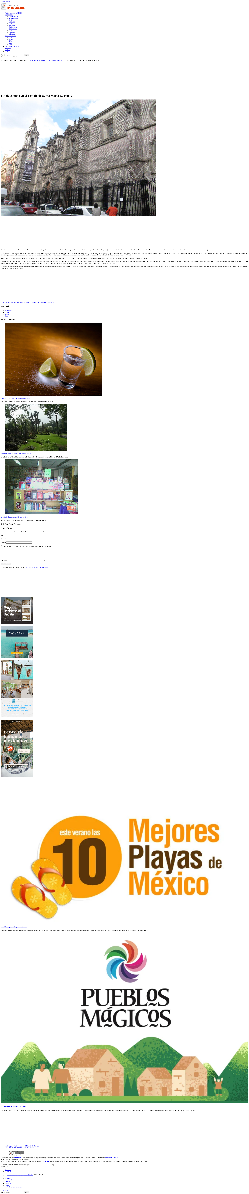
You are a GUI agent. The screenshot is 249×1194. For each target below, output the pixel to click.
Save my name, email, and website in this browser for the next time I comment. (27, 546)
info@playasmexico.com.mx (13, 1187)
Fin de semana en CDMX (37, 60)
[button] (7, 51)
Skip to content (5, 1)
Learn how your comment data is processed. (38, 567)
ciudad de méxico (12, 302)
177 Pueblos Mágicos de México (13, 1107)
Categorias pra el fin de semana (10, 1164)
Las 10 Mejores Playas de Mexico (14, 927)
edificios (33, 302)
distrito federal (26, 302)
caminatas (4, 302)
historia (38, 302)
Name (3, 535)
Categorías (8, 1183)
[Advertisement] (124, 76)
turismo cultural (49, 302)
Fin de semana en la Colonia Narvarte (19, 1148)
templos (42, 302)
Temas (7, 1185)
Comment (4, 560)
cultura (20, 302)
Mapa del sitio (9, 1180)
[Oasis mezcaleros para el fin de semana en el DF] (53, 395)
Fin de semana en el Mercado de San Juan (22, 1146)
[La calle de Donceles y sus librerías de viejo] (41, 514)
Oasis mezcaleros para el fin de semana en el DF (15, 398)
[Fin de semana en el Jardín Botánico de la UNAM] (36, 450)
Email (3, 539)
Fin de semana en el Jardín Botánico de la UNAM (16, 453)
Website (3, 542)
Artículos (7, 1182)
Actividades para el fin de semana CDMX (20, 1175)
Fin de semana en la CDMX (55, 60)
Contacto (7, 1178)
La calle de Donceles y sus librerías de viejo (14, 517)
